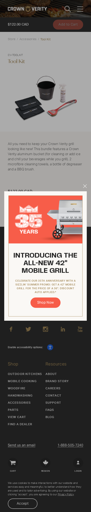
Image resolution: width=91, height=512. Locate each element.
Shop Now (45, 302)
